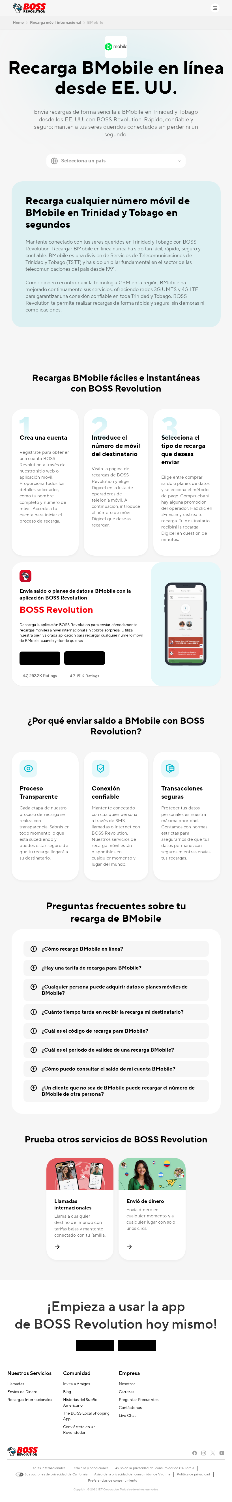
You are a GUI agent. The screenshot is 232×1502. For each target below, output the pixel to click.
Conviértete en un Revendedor (79, 1429)
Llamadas (15, 1384)
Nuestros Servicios (29, 1373)
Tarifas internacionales (48, 1468)
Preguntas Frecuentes (138, 1399)
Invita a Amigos (76, 1384)
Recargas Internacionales (29, 1399)
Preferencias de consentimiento (113, 1481)
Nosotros (127, 1384)
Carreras (126, 1391)
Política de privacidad (193, 1474)
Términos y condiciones (90, 1468)
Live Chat (127, 1415)
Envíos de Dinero (22, 1391)
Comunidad (77, 1373)
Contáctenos (130, 1407)
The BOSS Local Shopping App (86, 1416)
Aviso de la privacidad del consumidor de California (154, 1468)
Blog (67, 1391)
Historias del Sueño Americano (80, 1402)
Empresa (129, 1373)
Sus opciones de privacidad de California (55, 1474)
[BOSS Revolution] (29, 8)
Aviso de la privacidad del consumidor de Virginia (132, 1474)
